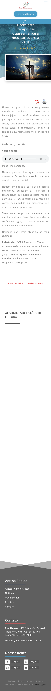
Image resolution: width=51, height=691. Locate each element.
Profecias (13, 357)
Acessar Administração (17, 588)
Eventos (9, 602)
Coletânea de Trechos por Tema (25, 431)
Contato (9, 606)
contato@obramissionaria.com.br (23, 640)
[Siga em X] (26, 662)
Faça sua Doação (26, 14)
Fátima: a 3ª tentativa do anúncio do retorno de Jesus (25, 500)
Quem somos (12, 597)
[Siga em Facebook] (7, 662)
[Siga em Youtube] (26, 667)
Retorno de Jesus (25, 511)
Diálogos (12, 511)
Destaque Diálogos (28, 508)
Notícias (9, 593)
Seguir (15, 661)
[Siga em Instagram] (7, 667)
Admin (15, 360)
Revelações (32, 48)
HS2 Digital (40, 684)
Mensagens (19, 48)
